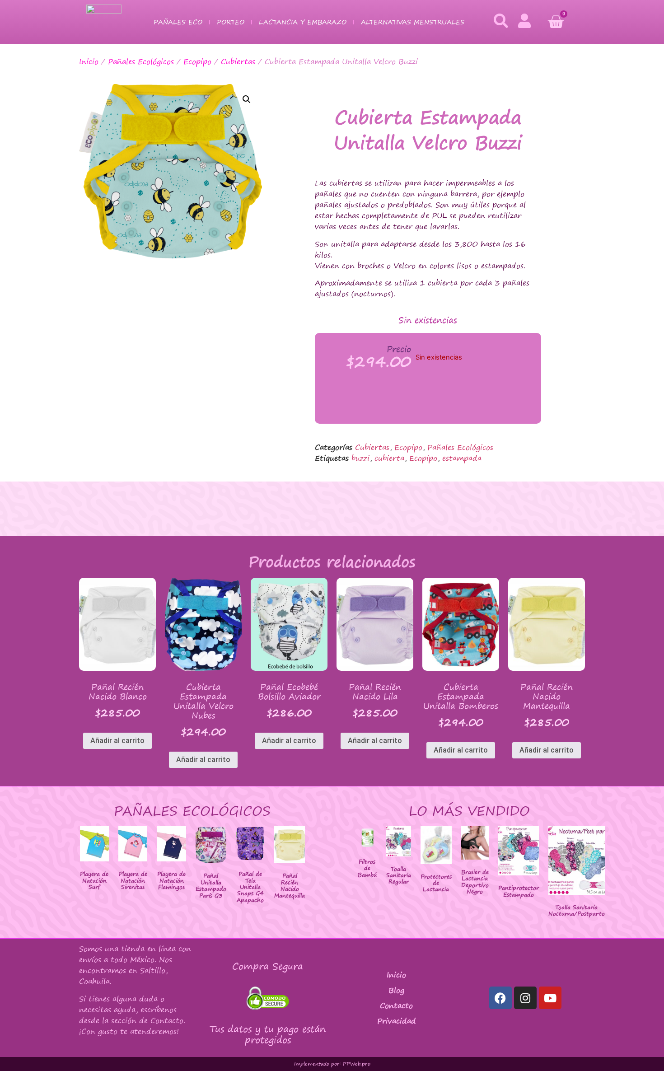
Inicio (88, 61)
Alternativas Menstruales (412, 22)
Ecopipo (197, 61)
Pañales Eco (178, 22)
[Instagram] (525, 998)
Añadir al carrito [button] (117, 740)
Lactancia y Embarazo (302, 22)
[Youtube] (550, 998)
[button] (246, 99)
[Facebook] (500, 998)
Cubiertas (238, 61)
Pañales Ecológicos (141, 61)
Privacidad (396, 1021)
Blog (396, 990)
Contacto (396, 1005)
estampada (462, 458)
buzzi (360, 458)
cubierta (389, 458)
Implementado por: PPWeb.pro (332, 1063)
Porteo (230, 22)
